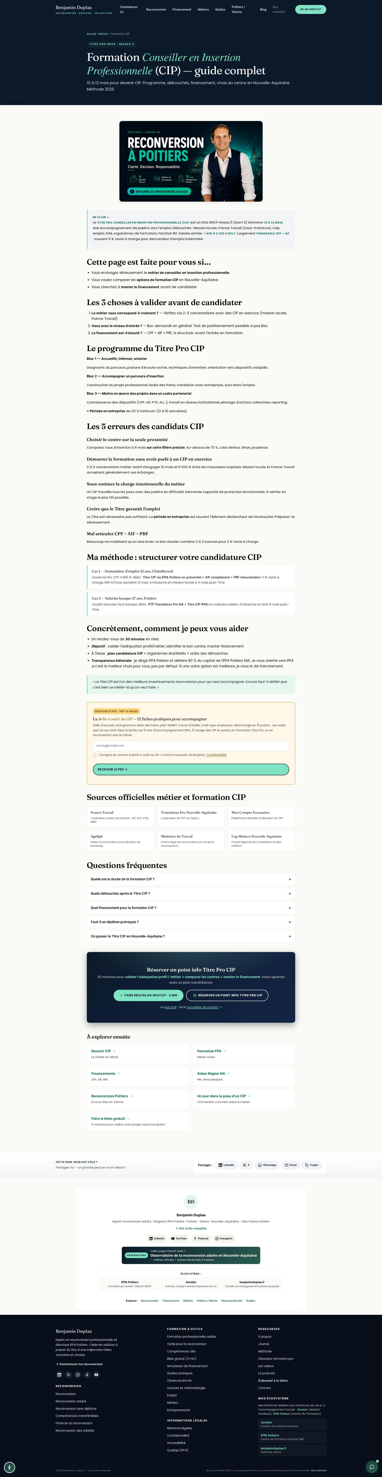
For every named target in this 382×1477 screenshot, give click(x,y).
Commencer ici (129, 9)
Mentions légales (179, 1428)
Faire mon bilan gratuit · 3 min (150, 995)
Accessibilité (176, 1443)
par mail (170, 1007)
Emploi (172, 1395)
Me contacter (318, 1470)
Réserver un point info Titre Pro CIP (230, 995)
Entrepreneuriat (178, 1410)
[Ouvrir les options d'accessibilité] (9, 1467)
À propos (265, 1336)
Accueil (91, 34)
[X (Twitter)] (68, 1374)
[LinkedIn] (59, 1374)
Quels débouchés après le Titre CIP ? (120, 893)
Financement (181, 9)
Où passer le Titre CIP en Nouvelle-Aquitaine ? (128, 936)
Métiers (203, 9)
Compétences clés (181, 1351)
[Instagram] (77, 1374)
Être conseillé (279, 9)
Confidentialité (216, 755)
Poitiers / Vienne (238, 9)
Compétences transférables (77, 1416)
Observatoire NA (231, 1300)
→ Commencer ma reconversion (79, 1364)
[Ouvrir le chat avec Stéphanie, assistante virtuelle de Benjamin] (372, 1467)
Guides (220, 9)
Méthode (265, 1351)
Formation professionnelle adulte (191, 1336)
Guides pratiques (180, 1373)
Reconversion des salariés (75, 1430)
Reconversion (156, 9)
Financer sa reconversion (74, 1423)
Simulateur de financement (187, 1366)
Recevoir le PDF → (113, 769)
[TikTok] (87, 1374)
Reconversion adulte (71, 1401)
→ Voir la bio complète (191, 1228)
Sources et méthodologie (186, 1388)
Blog (263, 9)
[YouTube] (96, 1374)
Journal (263, 1344)
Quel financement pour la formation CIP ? (123, 908)
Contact (264, 1388)
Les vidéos (266, 1366)
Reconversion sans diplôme (76, 1409)
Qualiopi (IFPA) (177, 1450)
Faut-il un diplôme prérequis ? (115, 922)
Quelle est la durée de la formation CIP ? (123, 879)
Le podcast (266, 1373)
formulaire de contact (202, 1007)
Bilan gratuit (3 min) (181, 1359)
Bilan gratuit (310, 9)
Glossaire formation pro (275, 1359)
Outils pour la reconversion (187, 1344)
